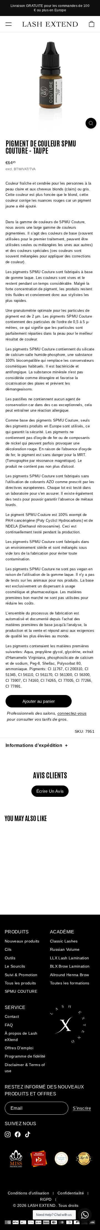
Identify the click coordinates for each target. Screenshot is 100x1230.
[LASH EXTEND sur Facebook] (18, 1134)
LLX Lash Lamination (69, 958)
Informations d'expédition (34, 745)
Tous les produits (20, 983)
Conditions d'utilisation (28, 1193)
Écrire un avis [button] (50, 791)
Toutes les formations (69, 983)
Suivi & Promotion (21, 975)
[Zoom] (91, 123)
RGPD (45, 1199)
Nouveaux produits (22, 941)
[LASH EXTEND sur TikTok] (28, 1134)
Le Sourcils (15, 966)
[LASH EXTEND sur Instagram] (8, 1134)
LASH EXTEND (42, 1205)
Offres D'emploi (19, 1048)
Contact (12, 1016)
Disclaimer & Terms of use (25, 1068)
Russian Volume (65, 949)
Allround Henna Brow (69, 975)
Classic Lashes (64, 941)
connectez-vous (72, 713)
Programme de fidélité (25, 1056)
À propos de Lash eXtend (21, 1036)
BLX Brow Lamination (69, 966)
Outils (10, 958)
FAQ (9, 1025)
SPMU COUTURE (21, 991)
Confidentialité (71, 1193)
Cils (8, 949)
